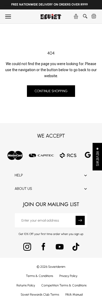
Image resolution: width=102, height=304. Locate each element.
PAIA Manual (74, 294)
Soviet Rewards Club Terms (40, 294)
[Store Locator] (76, 16)
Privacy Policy (68, 276)
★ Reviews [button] (97, 156)
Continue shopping (51, 91)
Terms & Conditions (39, 276)
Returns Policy (25, 285)
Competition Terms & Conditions (64, 285)
